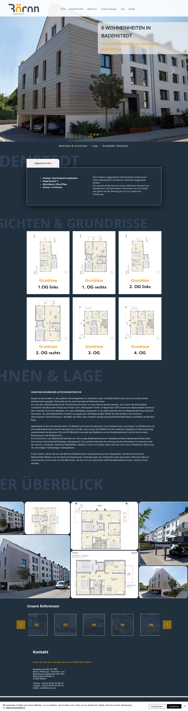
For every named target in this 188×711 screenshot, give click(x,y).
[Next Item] (183, 550)
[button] (48, 280)
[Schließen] (184, 706)
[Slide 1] (90, 134)
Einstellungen (157, 706)
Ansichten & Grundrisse (73, 145)
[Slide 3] (97, 134)
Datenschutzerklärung (15, 707)
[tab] (43, 163)
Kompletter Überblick (116, 145)
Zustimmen (174, 706)
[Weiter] (172, 70)
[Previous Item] (21, 624)
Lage (95, 145)
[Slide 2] (94, 135)
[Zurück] (15, 70)
